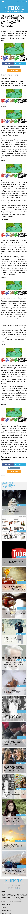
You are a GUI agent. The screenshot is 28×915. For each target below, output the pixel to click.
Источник (3, 475)
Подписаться (21, 1)
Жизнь (4, 907)
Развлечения (6, 904)
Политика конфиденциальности (11, 902)
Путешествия (6, 913)
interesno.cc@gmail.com (14, 888)
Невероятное (6, 910)
